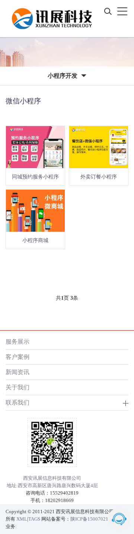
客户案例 (17, 357)
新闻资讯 (17, 372)
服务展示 (17, 341)
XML (21, 519)
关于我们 (17, 387)
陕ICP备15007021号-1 (93, 519)
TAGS (34, 519)
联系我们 (17, 402)
